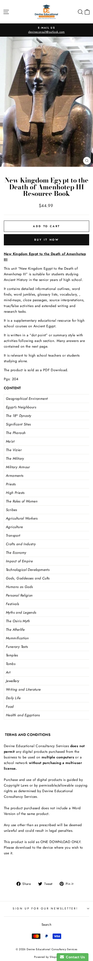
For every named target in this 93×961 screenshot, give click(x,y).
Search (46, 924)
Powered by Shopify (46, 957)
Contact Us (74, 957)
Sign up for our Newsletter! (45, 909)
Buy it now (46, 240)
